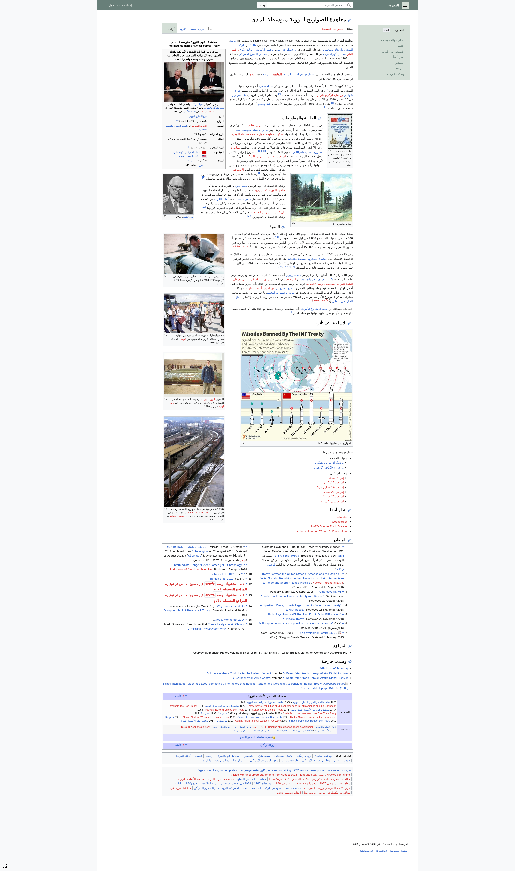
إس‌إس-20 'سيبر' (333, 496)
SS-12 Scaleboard (198, 512)
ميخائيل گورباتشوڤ (214, 107)
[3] (327, 89)
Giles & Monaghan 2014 (229, 619)
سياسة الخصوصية (399, 850)
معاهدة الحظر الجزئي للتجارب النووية (311, 702)
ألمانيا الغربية (221, 199)
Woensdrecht (340, 521)
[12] (204, 177)
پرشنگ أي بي (336, 462)
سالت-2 (235, 147)
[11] (260, 173)
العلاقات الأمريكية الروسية (233, 788)
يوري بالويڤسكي (260, 279)
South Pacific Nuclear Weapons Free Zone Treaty (309, 713)
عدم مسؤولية (366, 850)
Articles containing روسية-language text (325, 774)
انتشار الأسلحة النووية (283, 730)
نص (201, 165)
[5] (332, 102)
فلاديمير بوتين (342, 760)
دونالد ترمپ (266, 86)
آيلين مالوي (209, 399)
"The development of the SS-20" (317, 632)
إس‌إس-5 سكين (254, 156)
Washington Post (215, 628)
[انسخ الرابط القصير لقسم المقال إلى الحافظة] (319, 118)
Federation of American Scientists (191, 569)
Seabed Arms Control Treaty (267, 709)
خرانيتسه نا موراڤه (179, 516)
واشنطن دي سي (286, 49)
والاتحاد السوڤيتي (333, 49)
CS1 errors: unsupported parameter (317, 770)
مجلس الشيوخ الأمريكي (253, 54)
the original (201, 551)
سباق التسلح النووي (241, 726)
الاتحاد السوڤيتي (193, 152)
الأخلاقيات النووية (304, 730)
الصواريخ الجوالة (305, 74)
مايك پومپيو (264, 103)
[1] (177, 120)
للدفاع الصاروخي (285, 288)
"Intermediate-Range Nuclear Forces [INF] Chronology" (209, 565)
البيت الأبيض (189, 111)
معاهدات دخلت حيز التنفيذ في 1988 (295, 783)
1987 (253, 45)
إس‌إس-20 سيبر (253, 125)
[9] (262, 151)
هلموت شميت (243, 199)
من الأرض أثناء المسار (262, 288)
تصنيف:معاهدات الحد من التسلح (256, 737)
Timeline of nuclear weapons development (291, 726)
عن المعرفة (381, 850)
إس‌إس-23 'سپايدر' (332, 491)
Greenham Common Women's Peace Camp (320, 531)
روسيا (209, 755)
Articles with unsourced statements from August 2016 (263, 774)
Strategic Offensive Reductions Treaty (309, 720)
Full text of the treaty (335, 668)
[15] (292, 266)
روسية (233, 40)
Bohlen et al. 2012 (222, 574)
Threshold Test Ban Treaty (182, 706)
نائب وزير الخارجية (262, 212)
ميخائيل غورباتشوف (228, 755)
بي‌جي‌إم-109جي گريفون (329, 467)
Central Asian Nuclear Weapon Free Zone (258, 720)
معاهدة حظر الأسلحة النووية (194, 720)
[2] (189, 147)
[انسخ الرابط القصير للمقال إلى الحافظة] (349, 20)
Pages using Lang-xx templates (217, 770)
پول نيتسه (188, 216)
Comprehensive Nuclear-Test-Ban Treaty (259, 717)
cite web (194, 555)
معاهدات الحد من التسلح (251, 779)
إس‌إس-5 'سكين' (334, 482)
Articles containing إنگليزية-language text (265, 770)
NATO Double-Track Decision (329, 526)
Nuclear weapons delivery (195, 726)
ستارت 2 (205, 713)
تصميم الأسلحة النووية (325, 730)
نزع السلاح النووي (198, 116)
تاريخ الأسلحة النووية (326, 726)
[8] (265, 151)
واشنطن (248, 755)
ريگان (181, 156)
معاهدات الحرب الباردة (221, 779)
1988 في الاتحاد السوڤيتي (235, 783)
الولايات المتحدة (193, 156)
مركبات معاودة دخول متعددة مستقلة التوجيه (258, 134)
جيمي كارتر (240, 185)
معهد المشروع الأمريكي (314, 308)
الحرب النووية (240, 730)
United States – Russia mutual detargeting (313, 717)
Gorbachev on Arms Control (253, 677)
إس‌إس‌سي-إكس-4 (332, 501)
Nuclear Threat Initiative (328, 582)
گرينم (183, 339)
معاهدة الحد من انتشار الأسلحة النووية (265, 702)
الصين (198, 755)
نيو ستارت (222, 720)
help (243, 560)
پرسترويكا (310, 792)
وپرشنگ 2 (321, 462)
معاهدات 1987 (262, 783)
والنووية (267, 74)
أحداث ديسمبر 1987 (289, 792)
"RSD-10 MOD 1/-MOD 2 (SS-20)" (205, 546)
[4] (279, 94)
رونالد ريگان (197, 104)
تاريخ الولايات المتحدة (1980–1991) (196, 783)
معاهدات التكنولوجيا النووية (334, 792)
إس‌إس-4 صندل (276, 156)
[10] (259, 151)
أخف (386, 30)
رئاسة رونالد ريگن (204, 788)
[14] (277, 237)
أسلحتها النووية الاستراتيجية (270, 190)
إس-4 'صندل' (336, 477)
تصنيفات (347, 770)
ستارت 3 (169, 717)
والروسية (192, 160)
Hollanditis (341, 517)
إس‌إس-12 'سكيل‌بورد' (330, 487)
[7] (243, 137)
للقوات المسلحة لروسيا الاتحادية (326, 283)
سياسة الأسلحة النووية (191, 779)
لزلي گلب (280, 212)
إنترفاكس (290, 279)
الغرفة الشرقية (207, 111)
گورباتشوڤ (177, 152)
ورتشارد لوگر (335, 95)
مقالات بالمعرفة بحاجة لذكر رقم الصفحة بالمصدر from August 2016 (309, 779)
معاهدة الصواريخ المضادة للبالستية (307, 258)
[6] (325, 107)
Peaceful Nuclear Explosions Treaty (224, 709)
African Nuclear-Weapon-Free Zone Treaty (206, 717)
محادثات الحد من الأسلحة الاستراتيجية (310, 709)
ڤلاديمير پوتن (238, 95)
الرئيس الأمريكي (264, 49)
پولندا (291, 292)
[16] (290, 312)
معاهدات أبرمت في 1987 (335, 783)
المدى (252, 74)
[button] (405, 5)
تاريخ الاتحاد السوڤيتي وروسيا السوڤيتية (327, 788)
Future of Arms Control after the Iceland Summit (240, 673)
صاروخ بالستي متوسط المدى (252, 129)
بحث (262, 5)
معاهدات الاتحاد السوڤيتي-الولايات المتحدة (276, 788)
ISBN (340, 555)
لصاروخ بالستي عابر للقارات (306, 152)
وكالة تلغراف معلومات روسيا (316, 279)
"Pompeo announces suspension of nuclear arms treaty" (301, 623)
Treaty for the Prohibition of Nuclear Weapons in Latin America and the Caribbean (291, 706)
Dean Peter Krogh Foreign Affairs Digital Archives (317, 673)
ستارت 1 (222, 713)
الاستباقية (238, 169)
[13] (249, 215)
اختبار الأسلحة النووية (259, 730)
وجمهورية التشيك (277, 292)
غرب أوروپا (239, 760)
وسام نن (321, 95)
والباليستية (290, 74)
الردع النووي (259, 726)
